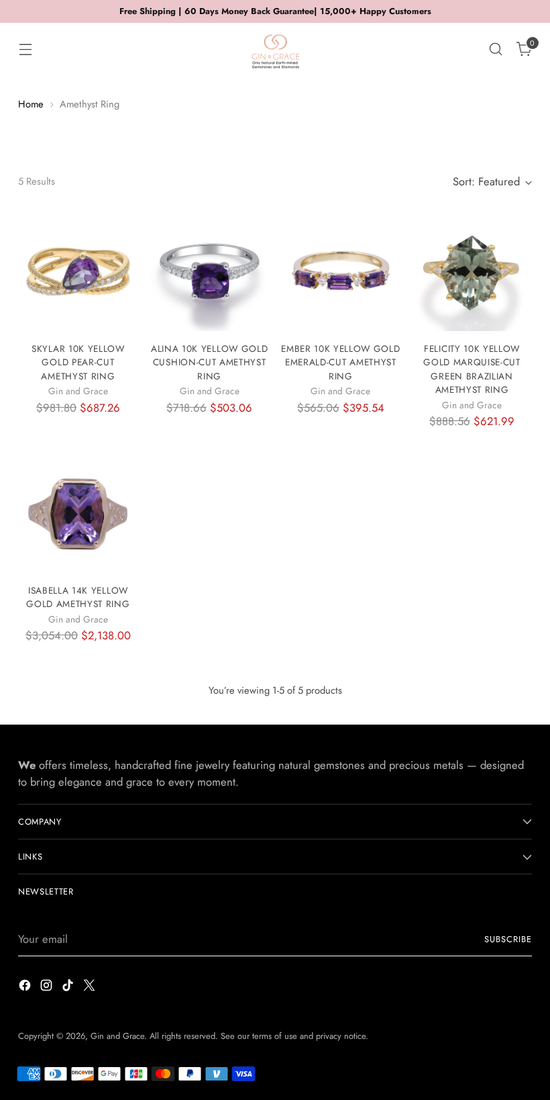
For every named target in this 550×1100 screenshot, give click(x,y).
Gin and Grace (117, 1035)
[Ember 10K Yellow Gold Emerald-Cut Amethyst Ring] (341, 271)
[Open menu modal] (25, 49)
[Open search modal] (496, 49)
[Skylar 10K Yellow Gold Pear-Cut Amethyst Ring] (78, 271)
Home (31, 104)
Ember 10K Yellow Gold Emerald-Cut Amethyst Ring (340, 362)
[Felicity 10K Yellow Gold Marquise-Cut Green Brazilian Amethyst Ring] (472, 271)
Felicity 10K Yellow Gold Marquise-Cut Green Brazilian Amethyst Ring (471, 369)
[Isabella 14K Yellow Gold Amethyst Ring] (78, 513)
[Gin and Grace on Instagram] (48, 987)
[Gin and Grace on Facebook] (26, 987)
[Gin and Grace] (275, 49)
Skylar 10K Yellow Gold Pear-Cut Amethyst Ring (78, 362)
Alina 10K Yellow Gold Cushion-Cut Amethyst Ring (209, 362)
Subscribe (508, 939)
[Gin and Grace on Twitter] (90, 987)
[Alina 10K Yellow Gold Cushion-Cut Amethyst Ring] (210, 271)
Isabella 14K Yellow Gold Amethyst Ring (77, 597)
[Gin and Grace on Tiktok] (69, 987)
